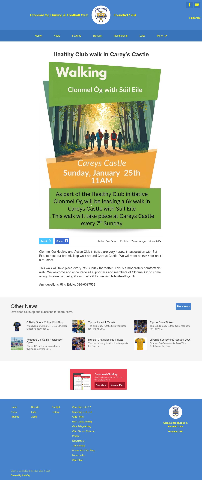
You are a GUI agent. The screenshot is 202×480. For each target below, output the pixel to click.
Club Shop (77, 460)
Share (59, 241)
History (55, 412)
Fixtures (76, 35)
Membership (121, 35)
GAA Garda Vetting (82, 421)
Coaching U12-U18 (82, 412)
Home (38, 35)
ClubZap (26, 475)
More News (183, 306)
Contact (56, 407)
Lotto (142, 35)
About (34, 416)
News (57, 35)
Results (97, 35)
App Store (101, 385)
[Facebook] (189, 5)
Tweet (44, 241)
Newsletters (78, 440)
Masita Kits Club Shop (83, 450)
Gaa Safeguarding (81, 426)
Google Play (117, 385)
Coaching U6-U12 (81, 407)
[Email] (197, 5)
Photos (76, 436)
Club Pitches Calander (83, 431)
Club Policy (78, 416)
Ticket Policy (78, 445)
